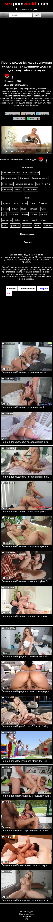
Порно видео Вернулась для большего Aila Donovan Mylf (26, 656)
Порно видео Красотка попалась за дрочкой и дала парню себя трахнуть (26, 616)
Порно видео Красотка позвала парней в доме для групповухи (26, 407)
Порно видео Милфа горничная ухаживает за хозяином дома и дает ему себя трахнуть (26, 66)
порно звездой (26, 279)
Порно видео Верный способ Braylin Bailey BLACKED (26, 726)
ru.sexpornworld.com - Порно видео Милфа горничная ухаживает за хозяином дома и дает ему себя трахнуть (26, 259)
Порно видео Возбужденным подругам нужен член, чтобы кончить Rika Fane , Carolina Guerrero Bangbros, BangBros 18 (26, 796)
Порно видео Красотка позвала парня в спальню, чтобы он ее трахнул (26, 477)
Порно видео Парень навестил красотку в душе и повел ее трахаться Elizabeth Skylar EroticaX (26, 865)
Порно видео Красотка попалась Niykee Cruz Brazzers (26, 581)
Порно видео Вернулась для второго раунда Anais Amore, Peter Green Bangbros (26, 691)
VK (26, 919)
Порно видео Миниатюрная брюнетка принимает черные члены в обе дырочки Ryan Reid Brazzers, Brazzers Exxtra (26, 830)
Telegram (26, 916)
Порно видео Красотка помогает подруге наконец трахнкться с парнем (26, 546)
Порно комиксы (26, 914)
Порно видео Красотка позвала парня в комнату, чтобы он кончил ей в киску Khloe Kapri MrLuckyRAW (26, 442)
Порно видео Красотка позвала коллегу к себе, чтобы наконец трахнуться (26, 372)
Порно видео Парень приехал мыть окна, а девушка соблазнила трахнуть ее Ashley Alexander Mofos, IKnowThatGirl (26, 900)
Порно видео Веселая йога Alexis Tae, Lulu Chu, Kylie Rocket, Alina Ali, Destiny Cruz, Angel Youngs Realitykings (26, 761)
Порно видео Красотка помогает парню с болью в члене (26, 511)
